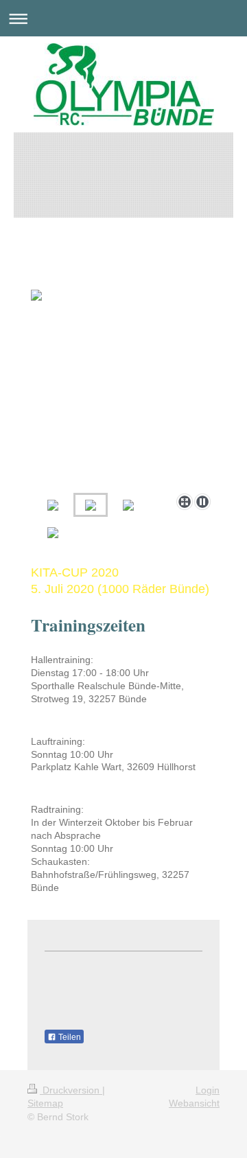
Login (208, 1090)
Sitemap (45, 1103)
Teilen (68, 1037)
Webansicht (194, 1103)
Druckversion (71, 1090)
